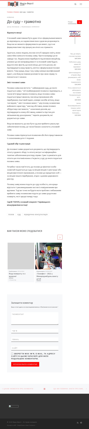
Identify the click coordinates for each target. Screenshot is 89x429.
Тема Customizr (30, 425)
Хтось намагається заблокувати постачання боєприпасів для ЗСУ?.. (74, 92)
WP (15, 425)
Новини (16, 12)
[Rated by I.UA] (13, 407)
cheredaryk (15, 27)
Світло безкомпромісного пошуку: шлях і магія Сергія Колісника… (74, 108)
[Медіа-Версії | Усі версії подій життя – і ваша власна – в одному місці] (13, 3)
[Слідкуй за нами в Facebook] (81, 422)
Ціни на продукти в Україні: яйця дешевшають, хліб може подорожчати (74, 77)
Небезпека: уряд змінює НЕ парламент (75, 64)
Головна (9, 12)
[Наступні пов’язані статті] (60, 237)
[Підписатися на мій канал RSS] (77, 422)
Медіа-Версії (17, 422)
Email (15, 339)
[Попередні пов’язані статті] (54, 237)
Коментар (18, 314)
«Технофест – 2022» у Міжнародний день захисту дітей (47, 276)
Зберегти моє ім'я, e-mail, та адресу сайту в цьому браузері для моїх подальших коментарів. (33, 356)
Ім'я (14, 331)
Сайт (14, 348)
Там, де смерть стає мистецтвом (75, 55)
